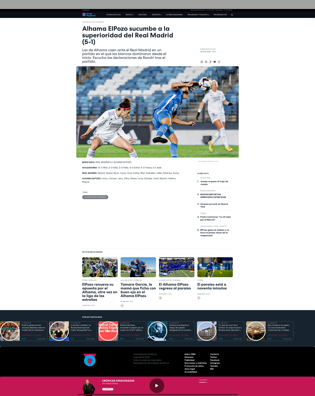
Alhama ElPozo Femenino (93, 22)
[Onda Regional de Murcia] (88, 15)
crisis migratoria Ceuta (198, 10)
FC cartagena (228, 10)
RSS (212, 369)
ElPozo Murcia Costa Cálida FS (213, 226)
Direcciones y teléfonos (196, 363)
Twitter (213, 357)
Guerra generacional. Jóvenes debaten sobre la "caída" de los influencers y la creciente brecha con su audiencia (33, 327)
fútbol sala (205, 178)
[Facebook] (210, 62)
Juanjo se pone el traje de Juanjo (214, 183)
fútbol (203, 213)
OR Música (202, 382)
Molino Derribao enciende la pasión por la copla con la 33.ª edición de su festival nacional (131, 327)
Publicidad (189, 360)
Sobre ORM (190, 354)
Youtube (214, 366)
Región (129, 15)
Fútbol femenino (89, 280)
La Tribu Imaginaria (174, 15)
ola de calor (210, 10)
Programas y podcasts (197, 15)
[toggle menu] (133, 14)
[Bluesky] (215, 62)
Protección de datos (194, 366)
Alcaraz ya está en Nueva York (214, 205)
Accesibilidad (191, 372)
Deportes (156, 15)
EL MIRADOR (26, 323)
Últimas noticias (113, 15)
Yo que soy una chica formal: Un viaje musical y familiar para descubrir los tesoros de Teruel (230, 327)
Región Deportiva (207, 191)
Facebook (214, 360)
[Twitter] (206, 62)
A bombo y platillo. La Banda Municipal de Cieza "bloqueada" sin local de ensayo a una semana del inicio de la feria (81, 327)
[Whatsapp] (201, 61)
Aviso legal (190, 369)
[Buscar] (231, 14)
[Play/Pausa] (157, 385)
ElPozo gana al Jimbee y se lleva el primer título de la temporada (214, 233)
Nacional (142, 15)
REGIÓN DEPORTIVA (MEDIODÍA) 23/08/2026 (213, 196)
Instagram (215, 363)
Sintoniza (189, 357)
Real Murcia (219, 10)
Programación (220, 15)
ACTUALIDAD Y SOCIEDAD (31, 335)
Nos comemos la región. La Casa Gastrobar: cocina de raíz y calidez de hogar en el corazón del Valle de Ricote (279, 327)
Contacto (214, 354)
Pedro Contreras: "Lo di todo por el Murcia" (215, 218)
